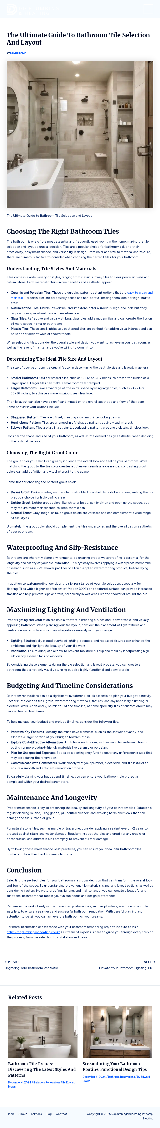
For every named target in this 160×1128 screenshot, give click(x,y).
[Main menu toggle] (148, 9)
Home (10, 1113)
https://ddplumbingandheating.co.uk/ (33, 932)
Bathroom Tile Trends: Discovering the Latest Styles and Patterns (42, 1069)
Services (36, 1113)
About (23, 1113)
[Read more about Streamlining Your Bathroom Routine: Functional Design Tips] (117, 1032)
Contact (61, 1113)
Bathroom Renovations (47, 1082)
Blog (49, 1113)
